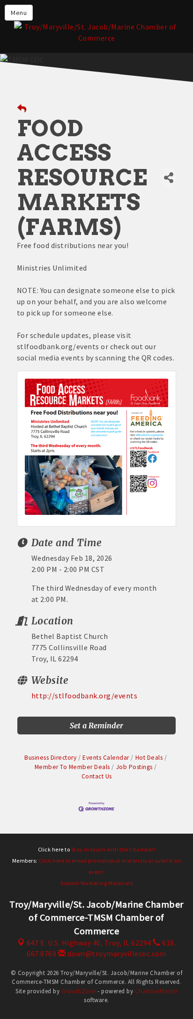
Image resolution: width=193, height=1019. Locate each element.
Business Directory (50, 758)
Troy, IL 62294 (89, 942)
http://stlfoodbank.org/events (84, 695)
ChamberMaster (156, 991)
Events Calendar (105, 758)
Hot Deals (149, 758)
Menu (19, 12)
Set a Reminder (96, 725)
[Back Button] (22, 109)
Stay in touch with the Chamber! (113, 849)
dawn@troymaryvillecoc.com (116, 953)
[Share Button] (168, 177)
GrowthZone (78, 991)
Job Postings (134, 767)
